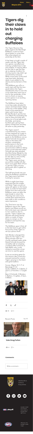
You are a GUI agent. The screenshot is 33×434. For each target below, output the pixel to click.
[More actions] (26, 16)
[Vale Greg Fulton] (16, 329)
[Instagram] (14, 396)
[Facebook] (8, 396)
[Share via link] (15, 305)
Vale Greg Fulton (13, 340)
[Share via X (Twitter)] (11, 305)
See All (26, 318)
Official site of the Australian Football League (24, 424)
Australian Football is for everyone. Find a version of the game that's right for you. (24, 410)
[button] (32, 5)
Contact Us (21, 382)
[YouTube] (25, 396)
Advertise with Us (22, 380)
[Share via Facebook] (6, 305)
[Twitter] (19, 396)
